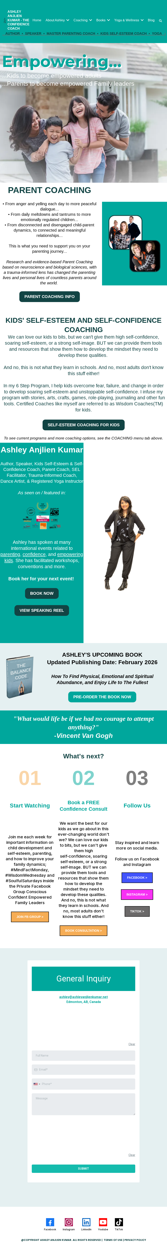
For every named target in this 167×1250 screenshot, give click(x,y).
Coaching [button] (81, 20)
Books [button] (101, 20)
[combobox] (36, 1084)
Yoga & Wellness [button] (127, 20)
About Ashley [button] (56, 20)
